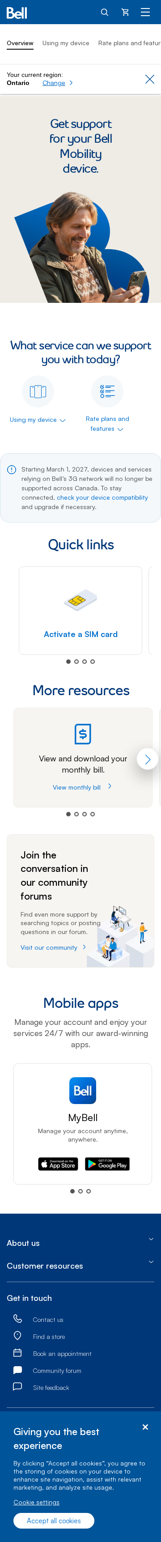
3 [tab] (84, 661)
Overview (20, 43)
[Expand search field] (105, 12)
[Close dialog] (145, 1427)
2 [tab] (76, 661)
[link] (17, 1319)
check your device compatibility (102, 497)
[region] (80, 1476)
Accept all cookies (54, 1521)
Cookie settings (36, 1502)
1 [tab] (68, 661)
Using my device (65, 43)
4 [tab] (92, 661)
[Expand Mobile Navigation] (145, 12)
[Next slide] (147, 759)
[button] (57, 82)
